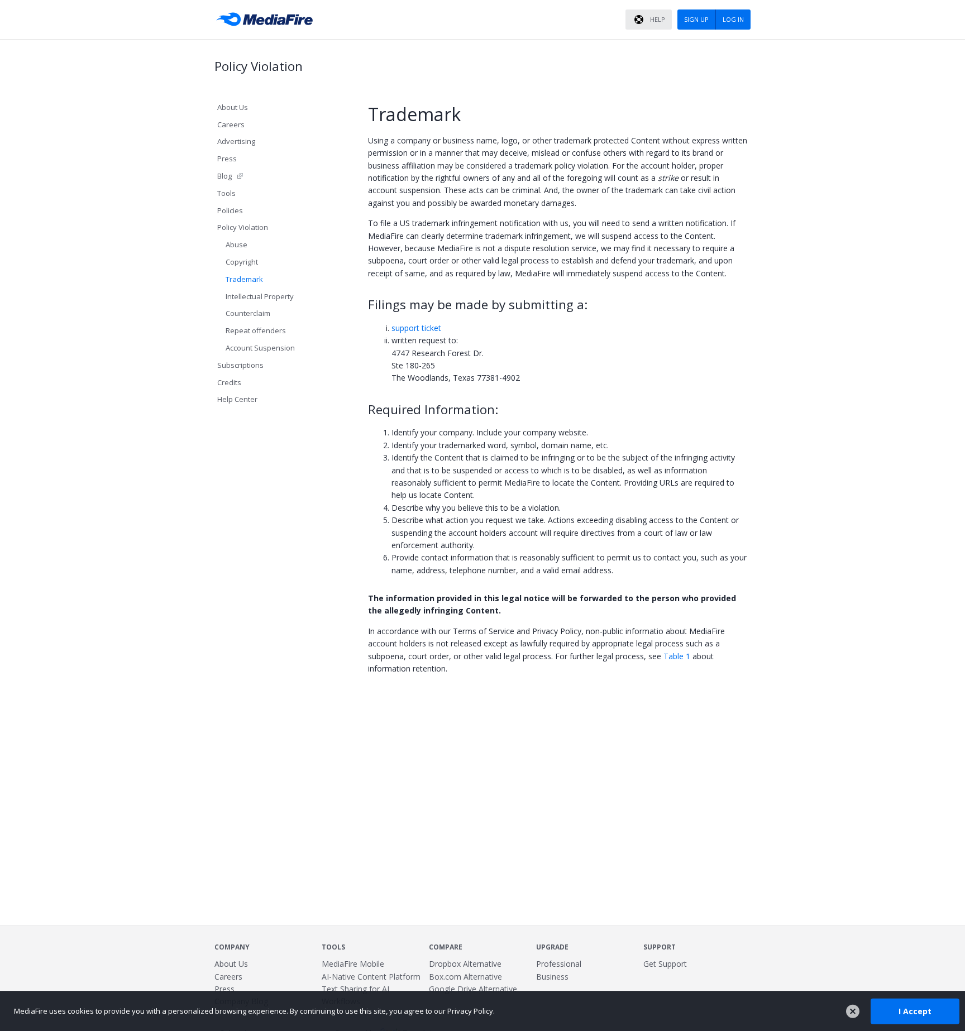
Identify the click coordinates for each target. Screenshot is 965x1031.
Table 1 (676, 656)
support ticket (416, 328)
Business (552, 976)
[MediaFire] (267, 19)
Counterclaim (248, 313)
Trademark (244, 279)
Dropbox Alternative (465, 963)
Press (227, 159)
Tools (226, 193)
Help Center (237, 399)
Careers (231, 124)
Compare (445, 947)
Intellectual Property (260, 296)
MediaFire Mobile (353, 963)
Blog (224, 176)
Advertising (236, 141)
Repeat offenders (256, 330)
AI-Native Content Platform (371, 976)
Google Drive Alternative (473, 989)
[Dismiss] (852, 1011)
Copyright (242, 262)
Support (659, 947)
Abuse (236, 244)
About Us (232, 107)
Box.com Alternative (465, 976)
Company (232, 947)
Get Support (665, 963)
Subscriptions (240, 365)
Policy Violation (242, 227)
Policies (230, 210)
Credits (229, 382)
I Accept (915, 1010)
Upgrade (552, 947)
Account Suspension (260, 348)
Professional (558, 963)
